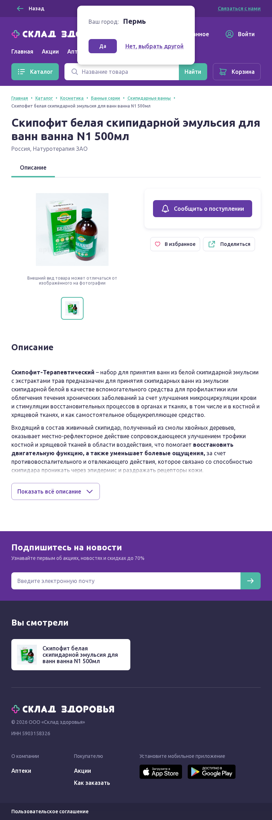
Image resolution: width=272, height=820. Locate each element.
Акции (50, 51)
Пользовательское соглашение (50, 811)
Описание (33, 167)
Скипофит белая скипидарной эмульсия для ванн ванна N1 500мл (80, 654)
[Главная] (64, 33)
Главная (22, 51)
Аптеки (21, 770)
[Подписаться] (250, 580)
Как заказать (92, 783)
